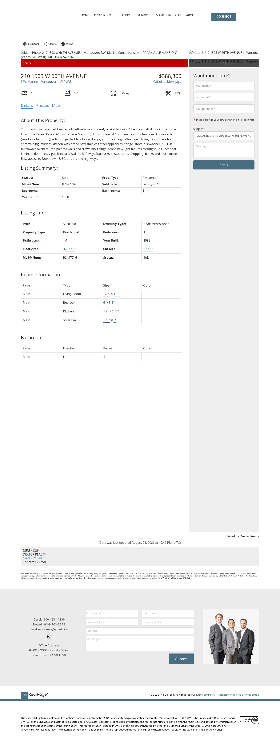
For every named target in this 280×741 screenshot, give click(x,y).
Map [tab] (56, 105)
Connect (224, 16)
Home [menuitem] (85, 15)
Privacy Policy (207, 694)
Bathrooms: (33, 337)
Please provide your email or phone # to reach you (225, 119)
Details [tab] (27, 105)
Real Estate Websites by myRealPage (238, 694)
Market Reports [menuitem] (168, 15)
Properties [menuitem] (102, 15)
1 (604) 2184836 (34, 558)
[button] (223, 17)
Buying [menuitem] (143, 15)
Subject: (198, 129)
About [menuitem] (191, 15)
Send (224, 165)
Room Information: (41, 274)
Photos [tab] (42, 105)
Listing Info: (33, 213)
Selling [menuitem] (124, 15)
